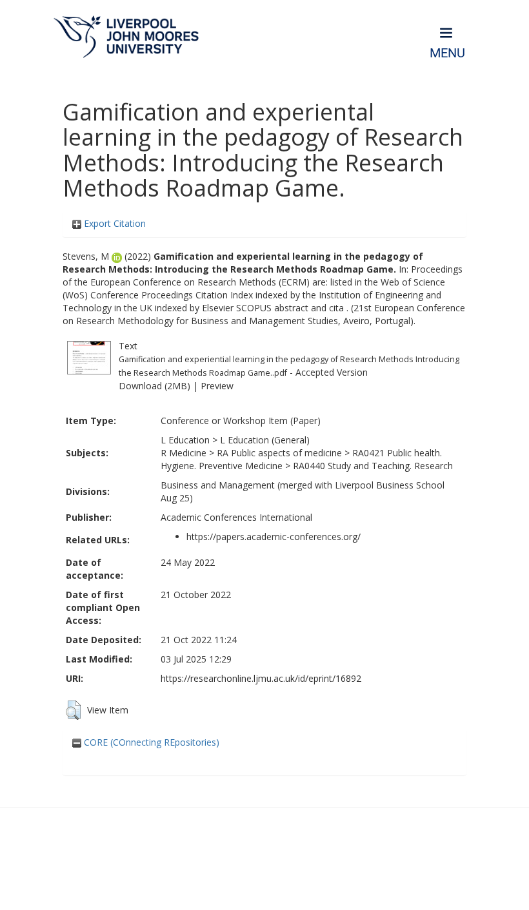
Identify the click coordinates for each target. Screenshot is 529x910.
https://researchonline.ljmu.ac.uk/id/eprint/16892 (261, 678)
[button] (73, 710)
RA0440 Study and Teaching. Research (373, 466)
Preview (217, 386)
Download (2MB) (154, 386)
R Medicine (183, 453)
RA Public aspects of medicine (279, 453)
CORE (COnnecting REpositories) (150, 742)
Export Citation (113, 223)
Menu (447, 53)
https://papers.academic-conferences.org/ (273, 536)
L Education (185, 440)
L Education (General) (265, 440)
